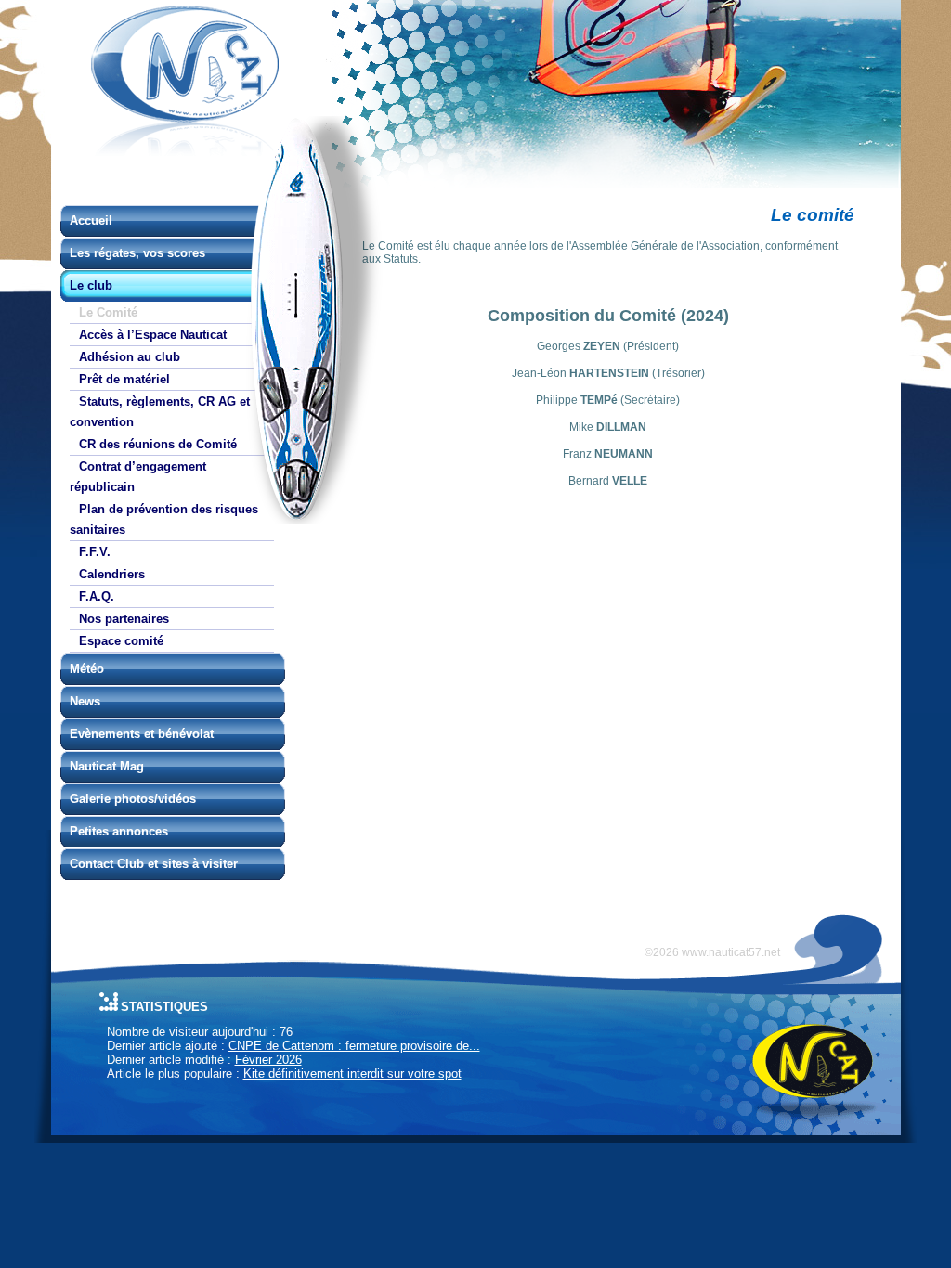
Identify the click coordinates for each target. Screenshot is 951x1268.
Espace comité (121, 641)
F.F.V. (95, 552)
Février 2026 (268, 1060)
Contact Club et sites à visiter (154, 864)
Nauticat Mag (107, 766)
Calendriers (112, 574)
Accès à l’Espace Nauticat (153, 335)
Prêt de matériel (124, 379)
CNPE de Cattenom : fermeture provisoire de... (354, 1046)
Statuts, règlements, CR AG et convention (160, 412)
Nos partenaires (124, 619)
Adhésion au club (129, 357)
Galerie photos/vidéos (133, 799)
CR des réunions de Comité (158, 444)
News (85, 701)
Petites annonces (119, 831)
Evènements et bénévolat (142, 734)
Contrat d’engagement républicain (138, 476)
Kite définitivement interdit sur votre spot (352, 1073)
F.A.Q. (96, 596)
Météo (87, 669)
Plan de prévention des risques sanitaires (164, 519)
